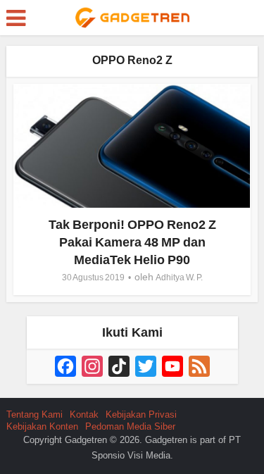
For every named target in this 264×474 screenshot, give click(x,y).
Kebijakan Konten (42, 426)
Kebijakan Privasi (141, 414)
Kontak (84, 414)
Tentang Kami (34, 414)
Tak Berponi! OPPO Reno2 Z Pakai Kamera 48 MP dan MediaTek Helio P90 (132, 242)
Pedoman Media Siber (130, 426)
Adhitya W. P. (179, 277)
